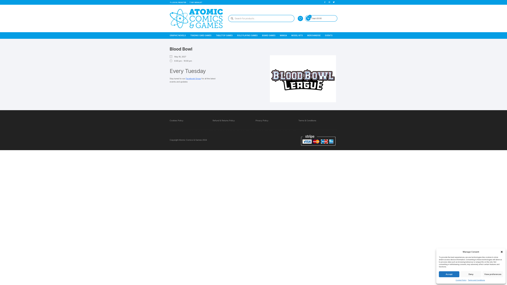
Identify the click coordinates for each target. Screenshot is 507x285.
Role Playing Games (247, 35)
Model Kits (297, 35)
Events (328, 35)
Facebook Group (193, 78)
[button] (501, 252)
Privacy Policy (261, 120)
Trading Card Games (200, 35)
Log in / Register (178, 2)
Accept (449, 274)
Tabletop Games (224, 35)
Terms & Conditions (307, 120)
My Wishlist (196, 2)
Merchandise (314, 35)
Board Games (268, 35)
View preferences (492, 274)
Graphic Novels (178, 35)
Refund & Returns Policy (224, 120)
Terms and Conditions (476, 280)
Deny (471, 274)
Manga (283, 35)
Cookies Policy (176, 120)
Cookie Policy (461, 280)
